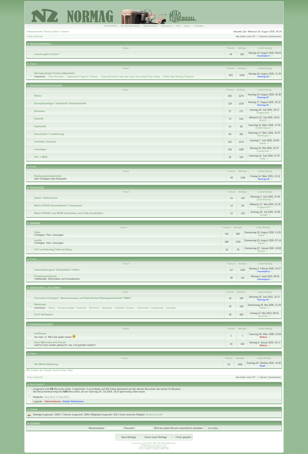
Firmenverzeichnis (45, 276)
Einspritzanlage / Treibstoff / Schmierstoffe (60, 103)
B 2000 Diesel (263, 128)
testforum (40, 333)
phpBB (143, 443)
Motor (38, 95)
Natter (261, 235)
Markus (263, 337)
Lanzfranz (263, 316)
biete (37, 232)
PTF (164, 445)
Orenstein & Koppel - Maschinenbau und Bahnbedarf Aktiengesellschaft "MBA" (82, 298)
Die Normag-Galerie (130, 26)
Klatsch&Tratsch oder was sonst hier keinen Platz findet (130, 76)
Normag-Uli (263, 76)
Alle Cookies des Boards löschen (43, 370)
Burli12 (262, 120)
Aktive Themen (61, 31)
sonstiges (40, 149)
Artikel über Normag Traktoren (178, 76)
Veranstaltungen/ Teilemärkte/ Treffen (57, 269)
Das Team (67, 370)
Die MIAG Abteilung (46, 364)
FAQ (178, 26)
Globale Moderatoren (73, 401)
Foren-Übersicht (35, 36)
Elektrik (38, 118)
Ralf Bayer (262, 135)
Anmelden (199, 26)
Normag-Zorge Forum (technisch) (46, 85)
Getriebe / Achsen (45, 141)
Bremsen (39, 111)
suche (38, 240)
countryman (263, 151)
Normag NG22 (37, 187)
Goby (263, 158)
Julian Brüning (263, 199)
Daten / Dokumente (46, 197)
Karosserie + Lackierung (49, 134)
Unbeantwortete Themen (39, 31)
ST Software (155, 445)
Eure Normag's (56, 76)
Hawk (262, 366)
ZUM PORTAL (111, 26)
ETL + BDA (40, 156)
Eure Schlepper (43, 314)
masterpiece (263, 55)
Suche (187, 26)
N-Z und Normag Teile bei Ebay (53, 249)
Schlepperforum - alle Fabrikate (45, 287)
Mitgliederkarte (150, 26)
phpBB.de (165, 447)
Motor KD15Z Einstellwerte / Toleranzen (58, 205)
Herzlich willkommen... (41, 43)
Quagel (263, 214)
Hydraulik (40, 126)
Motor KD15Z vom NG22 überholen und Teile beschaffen (68, 213)
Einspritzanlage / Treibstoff (72, 308)
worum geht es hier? (46, 54)
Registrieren (167, 26)
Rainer (263, 143)
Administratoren (53, 401)
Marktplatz (35, 223)
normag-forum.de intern (41, 324)
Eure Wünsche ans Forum (50, 342)
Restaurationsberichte (47, 176)
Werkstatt (40, 304)
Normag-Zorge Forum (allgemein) (54, 73)
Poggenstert (263, 112)
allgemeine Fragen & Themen (82, 76)
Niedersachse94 (154, 414)
